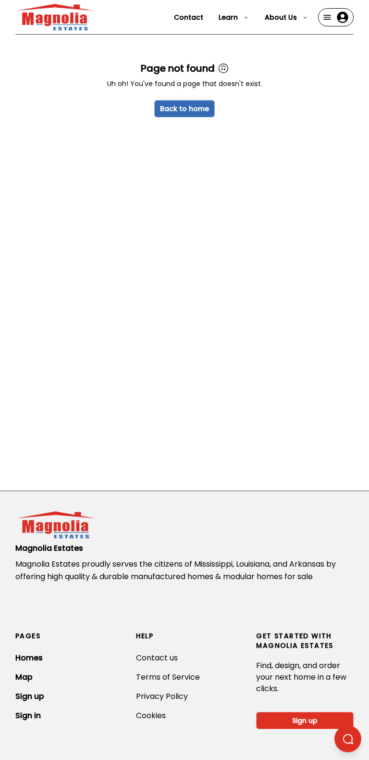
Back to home (184, 109)
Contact (188, 17)
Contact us (157, 657)
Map (24, 677)
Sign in (28, 715)
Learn (228, 17)
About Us (281, 17)
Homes (29, 657)
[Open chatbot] (347, 738)
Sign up (29, 696)
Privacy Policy (162, 696)
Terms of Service (168, 677)
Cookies (151, 715)
